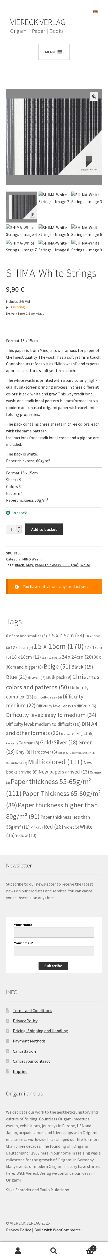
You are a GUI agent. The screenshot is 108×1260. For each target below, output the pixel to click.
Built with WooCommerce (57, 1229)
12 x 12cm (22, 647)
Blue (16, 677)
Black (19, 565)
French (12, 743)
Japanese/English (82, 752)
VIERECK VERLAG (38, 22)
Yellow (25, 835)
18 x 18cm (26, 657)
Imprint (20, 1071)
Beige (57, 666)
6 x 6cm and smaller (26, 635)
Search (54, 1251)
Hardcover (44, 752)
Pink (36, 827)
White (85, 565)
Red (53, 826)
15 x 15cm (59, 646)
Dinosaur (68, 734)
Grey (29, 565)
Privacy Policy (25, 1020)
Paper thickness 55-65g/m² (57, 565)
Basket (83, 1246)
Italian (63, 752)
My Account (18, 1251)
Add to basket (44, 529)
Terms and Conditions (32, 1010)
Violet (71, 827)
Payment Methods (29, 1041)
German (29, 743)
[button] (94, 96)
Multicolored (55, 761)
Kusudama (16, 763)
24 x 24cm (77, 656)
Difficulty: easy (48, 697)
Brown (36, 677)
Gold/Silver (59, 742)
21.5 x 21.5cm (51, 657)
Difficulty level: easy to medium (51, 714)
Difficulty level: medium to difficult (43, 724)
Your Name (23, 924)
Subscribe (53, 965)
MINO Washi (32, 559)
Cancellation (24, 1051)
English (85, 733)
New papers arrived (64, 772)
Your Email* (23, 943)
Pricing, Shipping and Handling (40, 1030)
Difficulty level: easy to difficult (66, 705)
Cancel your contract (31, 1061)
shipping (19, 307)
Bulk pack (59, 677)
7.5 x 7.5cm (66, 635)
